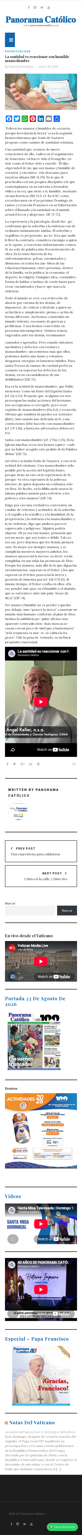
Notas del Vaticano (32, 1422)
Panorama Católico (21, 66)
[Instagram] (35, 7)
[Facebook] (28, 7)
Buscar (10, 903)
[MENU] (10, 40)
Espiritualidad (18, 51)
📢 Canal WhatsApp (62, 1527)
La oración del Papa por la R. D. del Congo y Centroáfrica (40, 1432)
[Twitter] (42, 7)
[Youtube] (49, 7)
